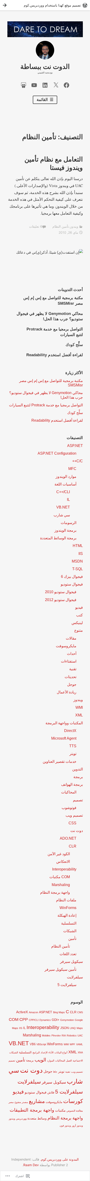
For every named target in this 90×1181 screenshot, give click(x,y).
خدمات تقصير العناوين (59, 762)
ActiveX (22, 1012)
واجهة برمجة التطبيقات (32, 1110)
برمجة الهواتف (72, 784)
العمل (69, 1060)
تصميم (78, 800)
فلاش (50, 1092)
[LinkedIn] (45, 84)
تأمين (72, 939)
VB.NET (63, 507)
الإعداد (44, 1052)
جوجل (71, 684)
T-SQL (77, 569)
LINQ (73, 1028)
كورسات (73, 1101)
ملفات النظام (66, 900)
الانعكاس (63, 862)
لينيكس (77, 623)
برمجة (78, 777)
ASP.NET (75, 446)
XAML (79, 1044)
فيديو (79, 607)
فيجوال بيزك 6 (72, 577)
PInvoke (56, 1035)
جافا (55, 1071)
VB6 (33, 1044)
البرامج (36, 1052)
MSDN (77, 561)
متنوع (78, 630)
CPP (23, 1019)
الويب (40, 1059)
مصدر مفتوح (21, 1102)
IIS (80, 554)
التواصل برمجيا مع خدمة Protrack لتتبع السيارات (46, 405)
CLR (72, 846)
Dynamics (45, 1020)
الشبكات (69, 931)
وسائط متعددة (37, 1118)
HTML (78, 546)
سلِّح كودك (74, 345)
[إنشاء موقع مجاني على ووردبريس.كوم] (45, 5)
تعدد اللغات (68, 954)
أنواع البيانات (60, 1052)
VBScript (41, 1044)
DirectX (70, 731)
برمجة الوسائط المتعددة (58, 538)
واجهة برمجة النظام (55, 892)
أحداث (71, 654)
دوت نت (76, 831)
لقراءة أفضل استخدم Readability (54, 355)
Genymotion (67, 1020)
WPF (72, 1044)
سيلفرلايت (75, 977)
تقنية (72, 669)
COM (13, 1019)
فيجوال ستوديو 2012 (60, 600)
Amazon (33, 1012)
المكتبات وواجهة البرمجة (64, 723)
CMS (80, 1012)
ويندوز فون (65, 1125)
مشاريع (37, 1101)
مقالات (71, 638)
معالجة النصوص (74, 1110)
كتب (79, 615)
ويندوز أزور (77, 1125)
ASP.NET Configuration (57, 453)
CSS (72, 823)
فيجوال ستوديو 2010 (60, 592)
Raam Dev (31, 1165)
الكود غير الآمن (59, 854)
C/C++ (77, 461)
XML (79, 715)
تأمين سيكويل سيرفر (60, 969)
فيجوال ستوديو (72, 584)
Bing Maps (59, 1012)
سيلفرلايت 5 (66, 985)
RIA (64, 1035)
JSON (64, 1028)
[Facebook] (66, 84)
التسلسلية (68, 923)
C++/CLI (63, 492)
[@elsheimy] (56, 84)
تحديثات (70, 677)
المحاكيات (68, 792)
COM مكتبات (59, 877)
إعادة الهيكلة (66, 915)
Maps (80, 1028)
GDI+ (55, 1020)
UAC (80, 1035)
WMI (79, 707)
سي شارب (62, 515)
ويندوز (74, 226)
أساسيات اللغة (65, 484)
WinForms (68, 908)
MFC (72, 469)
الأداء (51, 1052)
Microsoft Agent (63, 738)
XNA (80, 1052)
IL (68, 500)
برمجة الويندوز (65, 530)
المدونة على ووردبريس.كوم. (59, 1159)
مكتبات (60, 1110)
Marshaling (61, 885)
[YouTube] (34, 84)
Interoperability (64, 869)
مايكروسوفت (66, 646)
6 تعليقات (35, 226)
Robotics (72, 1035)
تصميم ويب (74, 815)
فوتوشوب (69, 808)
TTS (72, 746)
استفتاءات (68, 661)
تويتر (72, 754)
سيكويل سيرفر (71, 962)
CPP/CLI (34, 1020)
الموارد (50, 1060)
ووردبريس (21, 1118)
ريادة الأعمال (66, 692)
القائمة (43, 99)
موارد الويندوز (66, 477)
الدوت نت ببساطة (45, 66)
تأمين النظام (60, 226)
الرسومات (68, 523)
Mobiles (46, 1035)
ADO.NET (68, 838)
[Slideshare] (23, 84)
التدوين (77, 769)
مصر (11, 1102)
